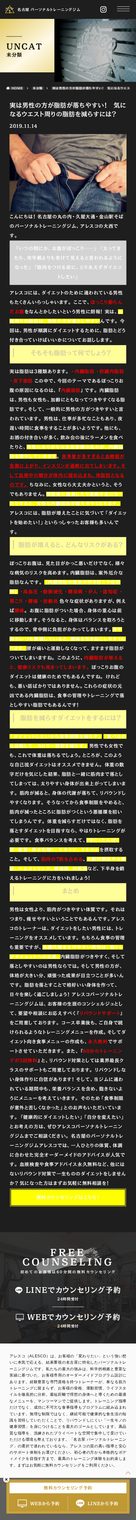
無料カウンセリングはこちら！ (68, 1197)
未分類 (38, 88)
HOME (17, 88)
